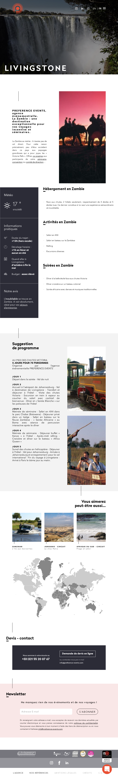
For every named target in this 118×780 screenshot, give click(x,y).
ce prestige (38, 156)
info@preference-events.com (71, 663)
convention (17, 162)
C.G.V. (101, 773)
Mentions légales (66, 773)
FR (100, 8)
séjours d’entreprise (16, 306)
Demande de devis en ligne (77, 654)
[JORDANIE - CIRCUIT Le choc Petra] (58, 527)
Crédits (87, 773)
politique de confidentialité (86, 723)
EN (94, 8)
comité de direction (34, 162)
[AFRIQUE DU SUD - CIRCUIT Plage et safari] (91, 527)
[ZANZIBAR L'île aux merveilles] (26, 527)
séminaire (41, 159)
